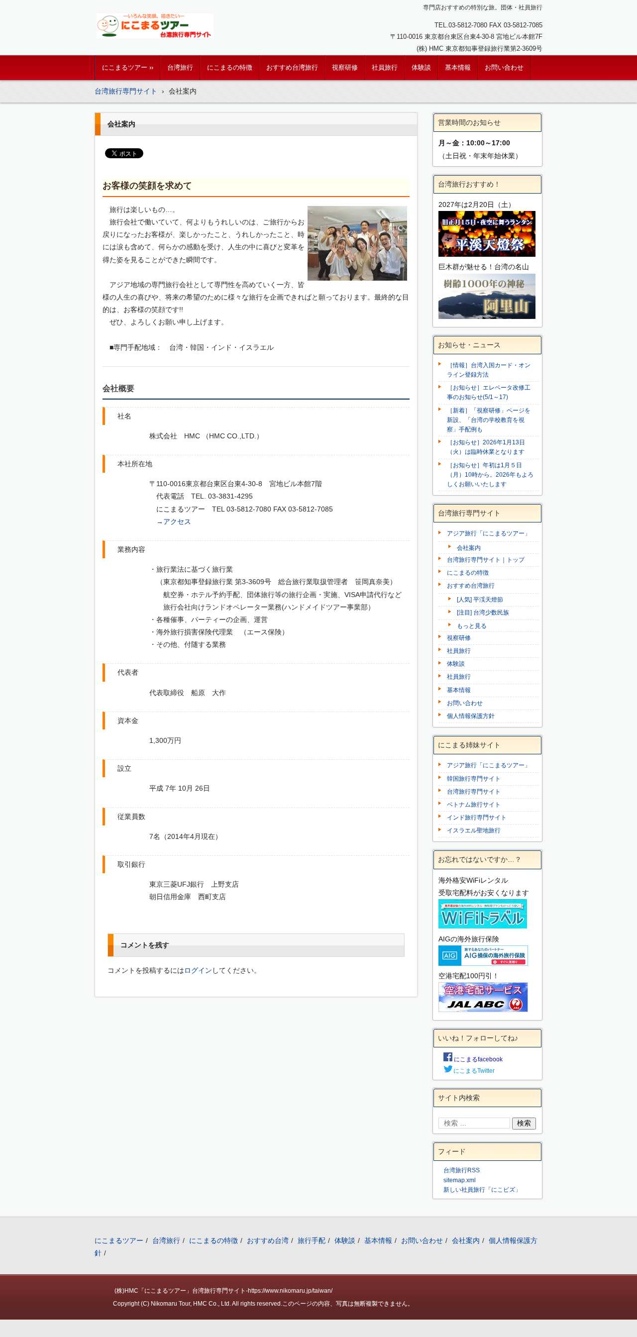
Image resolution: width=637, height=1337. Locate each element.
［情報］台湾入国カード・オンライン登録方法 (489, 370)
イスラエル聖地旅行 (474, 830)
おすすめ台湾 (268, 1240)
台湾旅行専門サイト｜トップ (486, 559)
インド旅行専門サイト (477, 817)
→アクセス (173, 521)
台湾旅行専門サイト (474, 791)
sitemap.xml (459, 1180)
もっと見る (472, 625)
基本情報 (458, 67)
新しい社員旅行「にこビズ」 (482, 1189)
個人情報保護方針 (471, 716)
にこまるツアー (119, 1240)
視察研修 (345, 67)
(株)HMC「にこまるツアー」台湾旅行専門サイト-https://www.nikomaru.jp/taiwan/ (223, 1290)
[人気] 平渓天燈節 (480, 599)
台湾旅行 (180, 67)
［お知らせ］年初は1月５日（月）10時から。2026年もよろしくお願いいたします (490, 475)
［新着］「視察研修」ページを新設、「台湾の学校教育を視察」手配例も (489, 420)
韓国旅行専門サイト (474, 778)
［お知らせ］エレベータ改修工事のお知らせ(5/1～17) (489, 392)
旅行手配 (311, 1240)
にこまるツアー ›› (127, 67)
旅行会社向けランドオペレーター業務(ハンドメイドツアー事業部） (269, 607)
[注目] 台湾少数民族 (483, 612)
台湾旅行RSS (461, 1170)
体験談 (421, 67)
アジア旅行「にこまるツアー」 (489, 533)
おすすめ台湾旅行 (292, 67)
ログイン (198, 970)
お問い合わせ (504, 67)
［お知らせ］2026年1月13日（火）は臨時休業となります (486, 447)
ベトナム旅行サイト (474, 804)
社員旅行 (385, 67)
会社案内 (469, 547)
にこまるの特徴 (229, 67)
